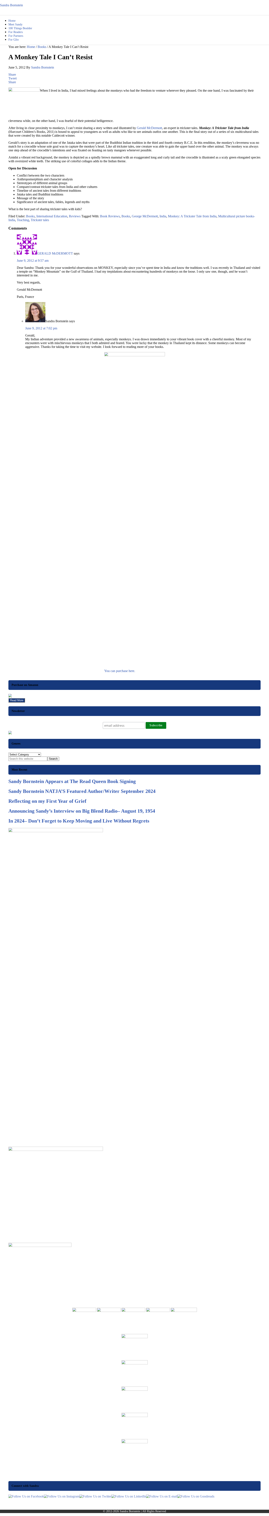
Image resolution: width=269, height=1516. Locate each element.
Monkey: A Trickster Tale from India (192, 216)
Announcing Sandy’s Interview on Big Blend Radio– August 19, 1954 (81, 811)
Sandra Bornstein (11, 5)
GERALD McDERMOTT (55, 253)
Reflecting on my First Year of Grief (47, 801)
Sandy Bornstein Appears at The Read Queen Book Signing (72, 781)
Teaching (23, 220)
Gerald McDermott (149, 128)
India (163, 216)
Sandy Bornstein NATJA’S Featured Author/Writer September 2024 (82, 791)
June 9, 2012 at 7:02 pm (41, 328)
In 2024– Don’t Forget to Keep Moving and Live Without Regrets (78, 821)
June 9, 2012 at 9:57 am (33, 260)
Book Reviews (110, 216)
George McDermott (145, 216)
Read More (16, 700)
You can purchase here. (119, 671)
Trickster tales (40, 220)
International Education (51, 216)
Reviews (74, 216)
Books (30, 216)
